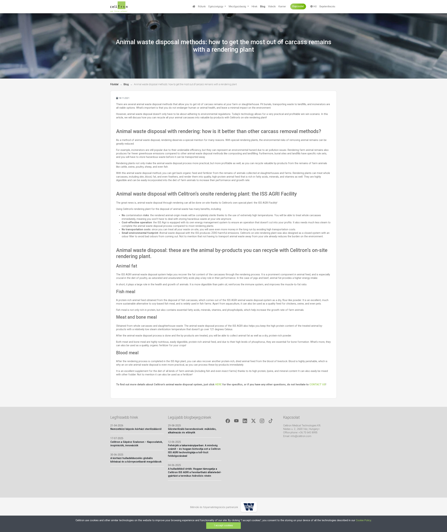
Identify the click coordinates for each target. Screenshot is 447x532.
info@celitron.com (301, 436)
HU (315, 6)
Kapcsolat (298, 6)
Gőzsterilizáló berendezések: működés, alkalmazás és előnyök (192, 431)
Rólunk (202, 6)
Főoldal (114, 84)
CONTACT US (317, 384)
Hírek (254, 6)
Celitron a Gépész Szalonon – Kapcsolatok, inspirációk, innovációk (136, 444)
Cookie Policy (363, 520)
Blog (262, 6)
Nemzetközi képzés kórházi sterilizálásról (136, 429)
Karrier (282, 6)
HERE (218, 384)
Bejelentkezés (327, 6)
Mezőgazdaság (238, 6)
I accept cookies (223, 525)
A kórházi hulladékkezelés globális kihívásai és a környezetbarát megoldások (136, 460)
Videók (272, 6)
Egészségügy (216, 6)
